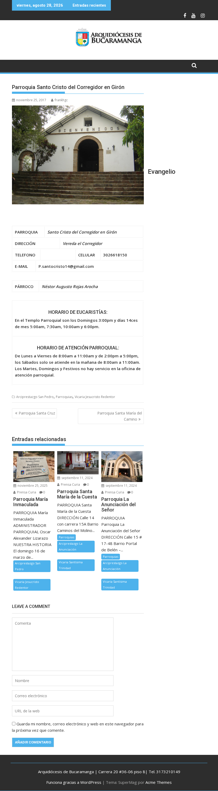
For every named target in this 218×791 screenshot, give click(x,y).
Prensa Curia (26, 492)
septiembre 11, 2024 (77, 478)
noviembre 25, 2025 (32, 485)
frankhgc (61, 100)
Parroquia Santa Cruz (37, 413)
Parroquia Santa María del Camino (119, 416)
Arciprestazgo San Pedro (35, 397)
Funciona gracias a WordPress (73, 782)
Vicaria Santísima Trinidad (71, 565)
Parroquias (64, 397)
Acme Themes (158, 782)
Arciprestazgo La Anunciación (70, 546)
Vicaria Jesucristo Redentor (95, 397)
